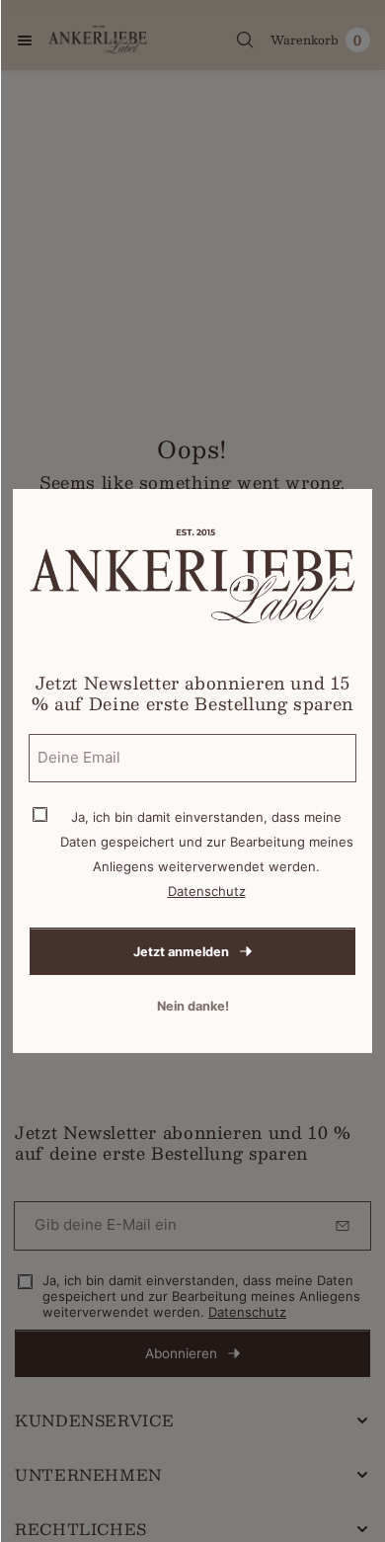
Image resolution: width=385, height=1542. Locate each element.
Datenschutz (207, 891)
